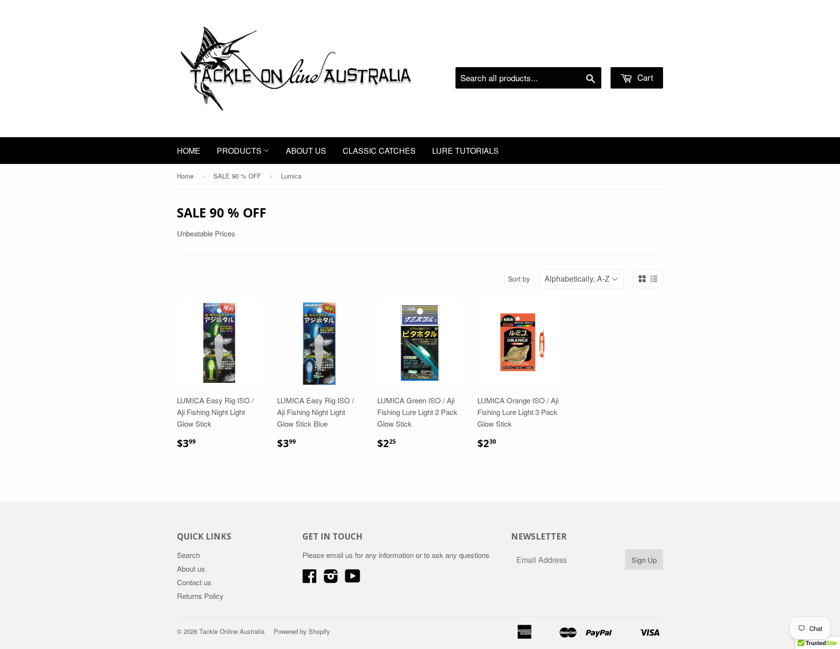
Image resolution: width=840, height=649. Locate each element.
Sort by (519, 279)
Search (188, 555)
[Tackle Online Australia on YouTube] (352, 579)
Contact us (194, 582)
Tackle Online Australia (231, 631)
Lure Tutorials (465, 150)
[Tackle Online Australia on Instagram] (331, 579)
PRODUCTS (240, 150)
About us (306, 150)
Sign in (583, 55)
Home (188, 150)
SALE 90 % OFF (237, 175)
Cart (644, 77)
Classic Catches (379, 150)
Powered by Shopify (302, 631)
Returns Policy (200, 596)
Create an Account (635, 55)
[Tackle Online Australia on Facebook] (309, 579)
